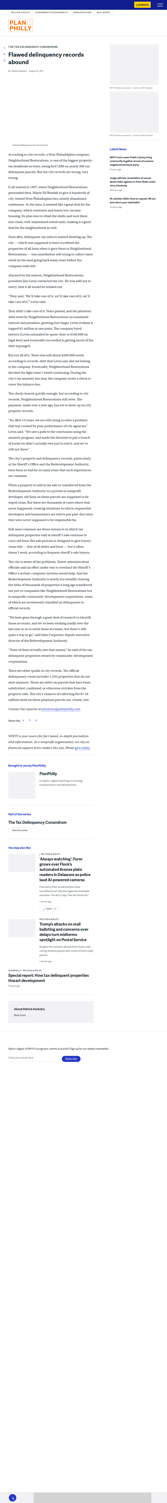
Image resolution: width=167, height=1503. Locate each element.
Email (36, 720)
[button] (12, 1498)
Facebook (23, 720)
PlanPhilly (48, 773)
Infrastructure (82, 12)
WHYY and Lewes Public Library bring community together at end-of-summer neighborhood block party (132, 161)
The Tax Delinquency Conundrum (33, 47)
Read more (20, 1015)
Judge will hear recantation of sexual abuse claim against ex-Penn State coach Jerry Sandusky (132, 181)
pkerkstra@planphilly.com (61, 709)
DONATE (143, 5)
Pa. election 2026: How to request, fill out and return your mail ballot (133, 200)
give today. (82, 748)
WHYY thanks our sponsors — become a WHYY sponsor (131, 88)
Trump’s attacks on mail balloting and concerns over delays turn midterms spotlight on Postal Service (63, 931)
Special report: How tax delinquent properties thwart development (48, 978)
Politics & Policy (20, 12)
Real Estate (103, 12)
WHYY (12, 5)
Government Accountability (51, 12)
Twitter (29, 720)
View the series (20, 830)
